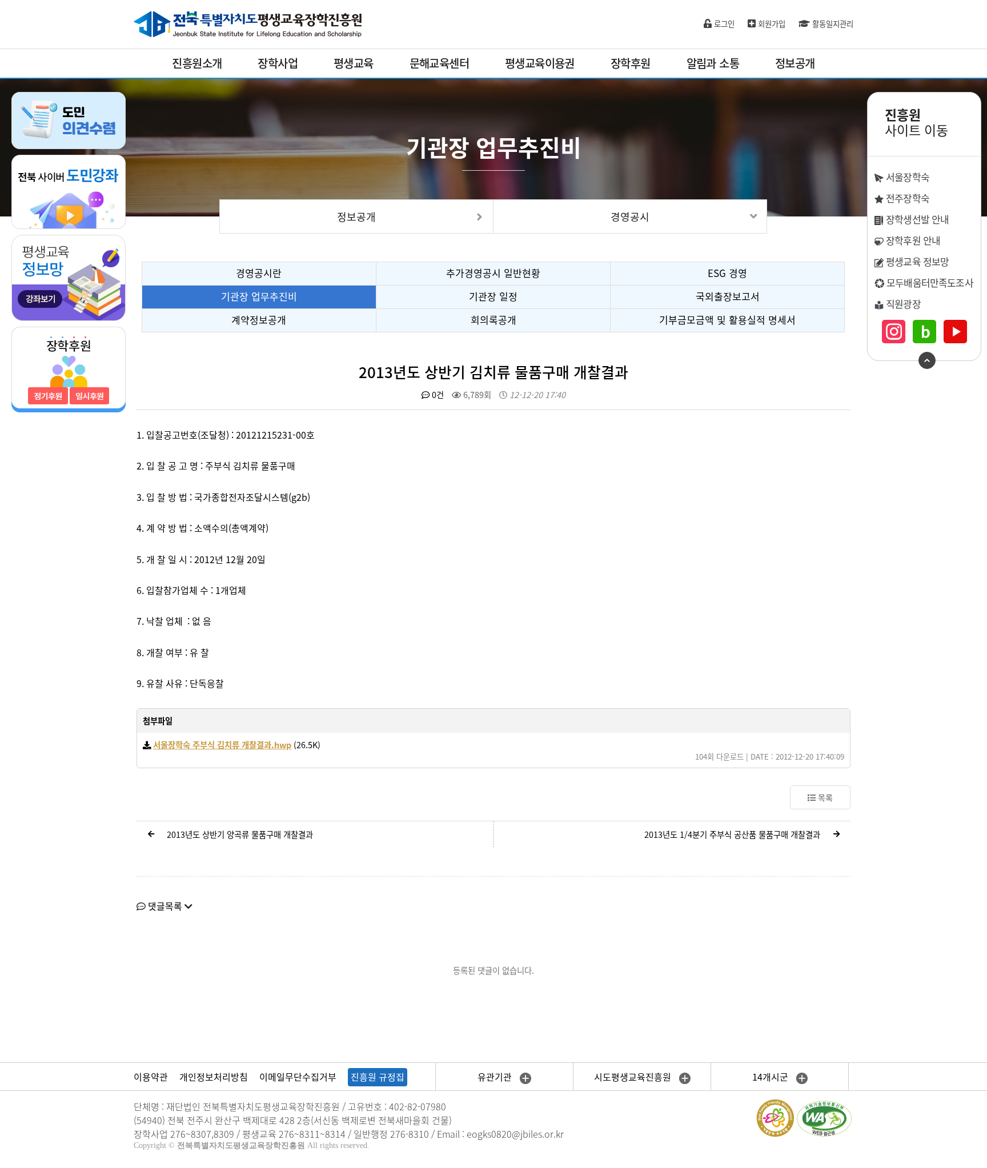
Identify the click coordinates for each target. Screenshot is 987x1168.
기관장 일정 (493, 296)
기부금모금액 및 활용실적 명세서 (727, 319)
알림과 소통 (713, 63)
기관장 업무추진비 (259, 296)
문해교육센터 (439, 63)
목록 (824, 797)
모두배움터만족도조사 (928, 282)
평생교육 (354, 63)
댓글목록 (165, 906)
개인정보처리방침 (213, 1076)
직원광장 (902, 303)
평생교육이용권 (540, 63)
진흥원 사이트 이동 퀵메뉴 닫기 (927, 360)
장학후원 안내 (912, 240)
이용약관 (151, 1076)
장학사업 (278, 63)
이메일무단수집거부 (297, 1076)
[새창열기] (68, 191)
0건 (437, 394)
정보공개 (795, 63)
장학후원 (631, 63)
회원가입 (770, 23)
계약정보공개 (258, 319)
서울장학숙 (906, 177)
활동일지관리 (831, 23)
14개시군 (771, 1076)
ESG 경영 (727, 273)
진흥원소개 (197, 63)
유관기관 (496, 1076)
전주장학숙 (906, 198)
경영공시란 (259, 273)
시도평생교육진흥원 (633, 1076)
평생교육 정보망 (916, 261)
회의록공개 (493, 319)
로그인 (723, 23)
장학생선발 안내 (916, 219)
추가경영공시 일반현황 (493, 273)
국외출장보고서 (728, 296)
